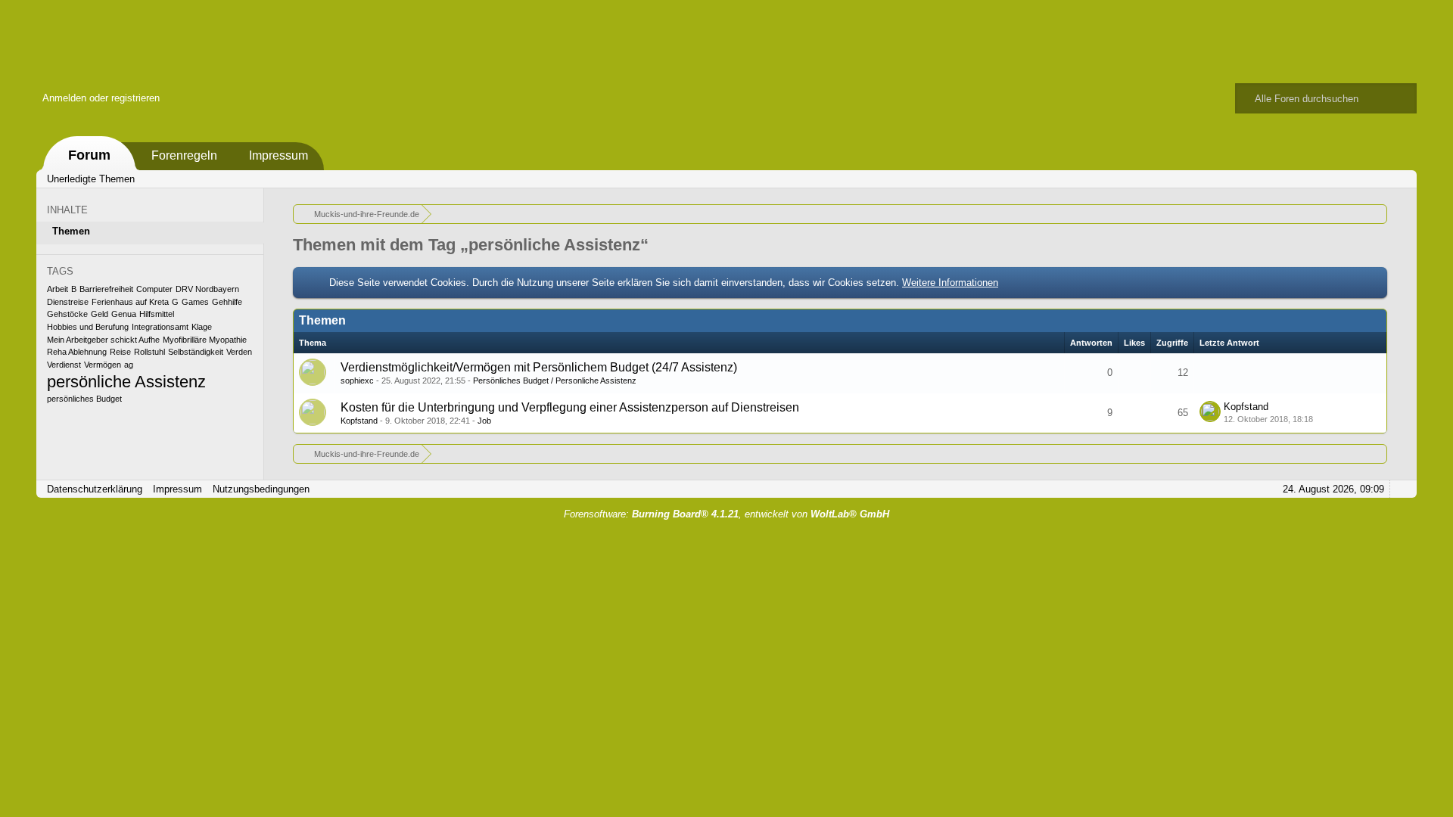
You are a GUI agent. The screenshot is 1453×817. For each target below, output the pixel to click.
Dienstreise (68, 301)
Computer (154, 289)
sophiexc (357, 380)
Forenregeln (184, 155)
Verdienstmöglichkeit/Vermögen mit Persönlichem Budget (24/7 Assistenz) (539, 367)
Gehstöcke (67, 313)
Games (195, 301)
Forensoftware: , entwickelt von (726, 514)
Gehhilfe (227, 301)
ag (128, 364)
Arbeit (57, 289)
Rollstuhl (149, 351)
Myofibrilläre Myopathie (205, 339)
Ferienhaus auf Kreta (130, 301)
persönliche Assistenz (126, 381)
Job (484, 420)
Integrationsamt (160, 326)
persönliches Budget (84, 398)
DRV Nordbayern (207, 289)
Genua (123, 313)
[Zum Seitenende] (1400, 179)
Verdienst (64, 364)
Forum (89, 155)
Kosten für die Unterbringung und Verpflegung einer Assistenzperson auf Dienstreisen (570, 407)
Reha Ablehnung (77, 351)
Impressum (278, 155)
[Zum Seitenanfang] (1400, 489)
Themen (71, 231)
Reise (120, 351)
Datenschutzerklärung (94, 489)
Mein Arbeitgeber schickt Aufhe (103, 339)
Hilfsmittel (156, 313)
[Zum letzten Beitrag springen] (1210, 411)
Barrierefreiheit (106, 289)
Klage (201, 326)
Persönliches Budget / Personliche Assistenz (554, 380)
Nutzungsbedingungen (261, 489)
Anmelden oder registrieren (101, 98)
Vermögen (102, 364)
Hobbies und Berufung (88, 326)
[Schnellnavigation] (1379, 179)
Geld (99, 313)
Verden (239, 351)
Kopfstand (359, 420)
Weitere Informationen (950, 282)
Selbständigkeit (195, 351)
